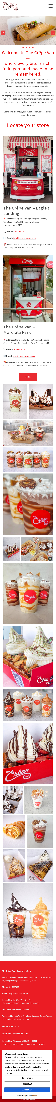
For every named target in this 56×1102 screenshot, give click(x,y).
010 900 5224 (19, 349)
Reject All (27, 1083)
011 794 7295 (20, 231)
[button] (23, 47)
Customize (27, 1078)
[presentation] (3, 32)
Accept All (27, 1089)
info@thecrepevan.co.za (24, 238)
